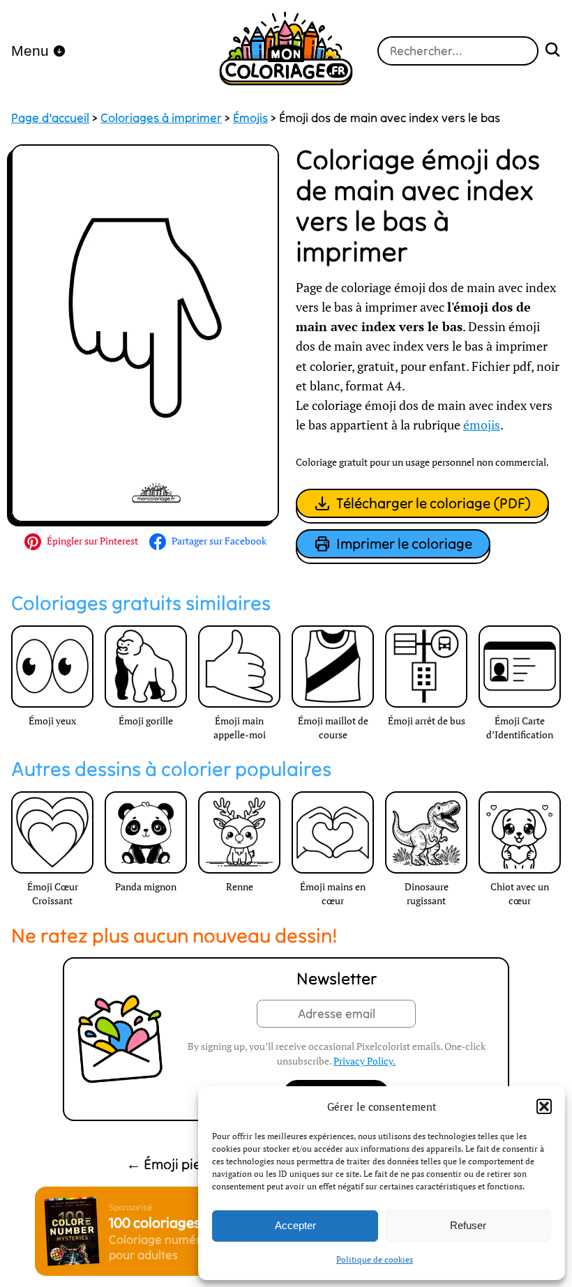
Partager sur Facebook (219, 540)
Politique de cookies (374, 1259)
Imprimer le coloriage (404, 543)
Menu (30, 51)
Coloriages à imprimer (161, 117)
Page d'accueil (50, 117)
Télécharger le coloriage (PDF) (433, 503)
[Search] (552, 51)
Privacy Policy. (364, 1060)
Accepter (295, 1225)
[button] (544, 1106)
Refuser (468, 1225)
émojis (481, 425)
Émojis (250, 117)
